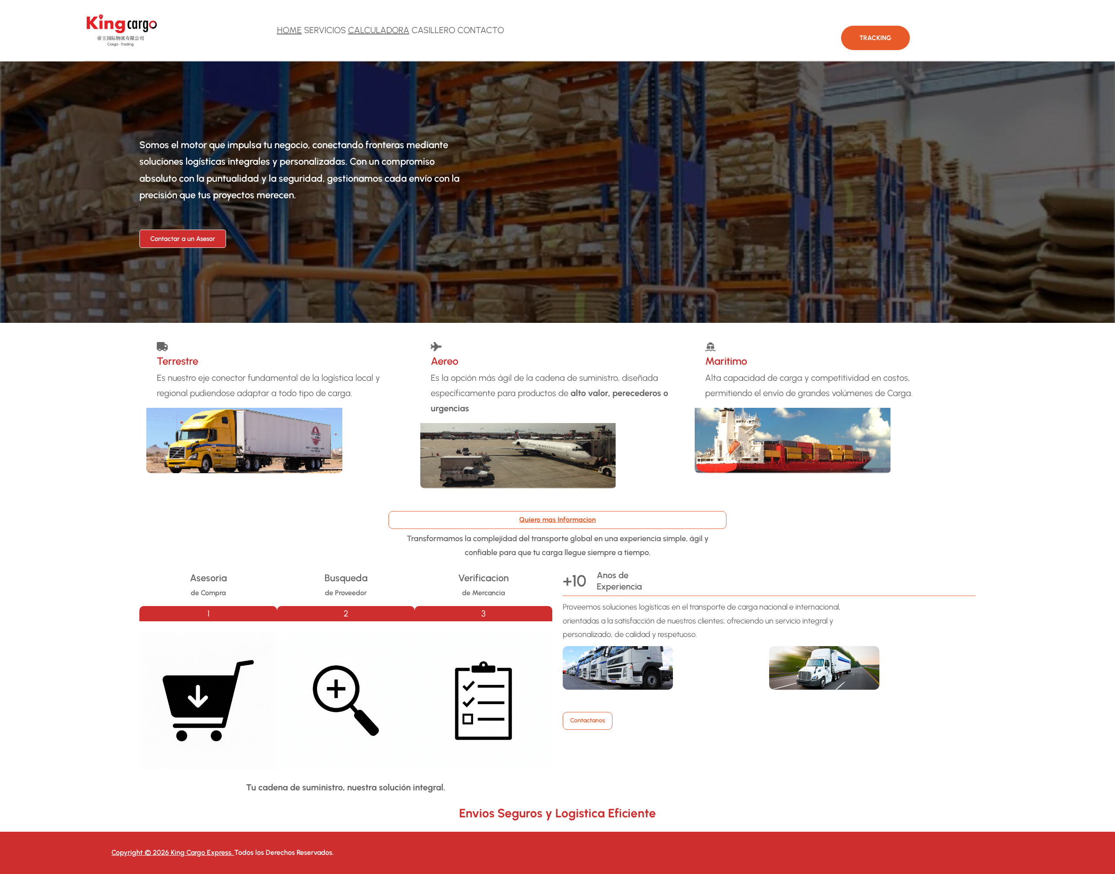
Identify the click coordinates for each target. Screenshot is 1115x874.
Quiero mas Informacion (557, 519)
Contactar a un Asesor (182, 239)
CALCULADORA (378, 30)
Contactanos (587, 720)
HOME (289, 30)
